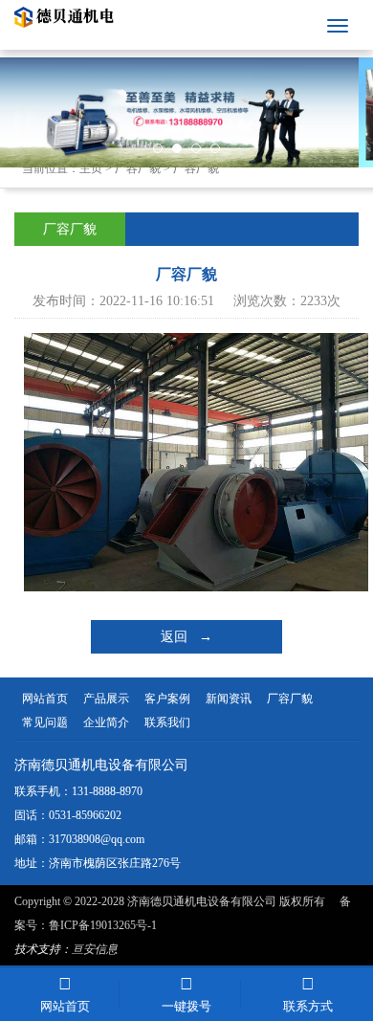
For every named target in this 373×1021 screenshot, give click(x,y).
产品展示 (106, 698)
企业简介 (106, 722)
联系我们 (167, 722)
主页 (90, 168)
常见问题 (45, 722)
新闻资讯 (229, 698)
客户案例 (167, 698)
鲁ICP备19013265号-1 (103, 925)
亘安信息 (95, 949)
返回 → (186, 637)
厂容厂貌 (138, 168)
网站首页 (45, 698)
